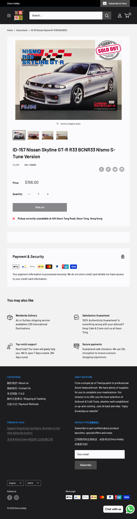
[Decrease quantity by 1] (29, 194)
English (12, 483)
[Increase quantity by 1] (48, 194)
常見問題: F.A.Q (15, 393)
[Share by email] (121, 169)
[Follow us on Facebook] (9, 497)
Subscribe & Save (118, 3)
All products (21, 30)
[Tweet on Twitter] (115, 169)
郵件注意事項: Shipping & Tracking (26, 398)
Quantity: (18, 194)
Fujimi (16, 165)
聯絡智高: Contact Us (19, 388)
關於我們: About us (18, 383)
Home (10, 30)
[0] (127, 15)
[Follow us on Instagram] (16, 497)
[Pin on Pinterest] (108, 169)
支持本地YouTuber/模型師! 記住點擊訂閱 (30, 439)
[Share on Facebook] (101, 169)
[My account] (119, 16)
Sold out (39, 207)
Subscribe (85, 464)
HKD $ (30, 483)
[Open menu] (9, 15)
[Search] (106, 15)
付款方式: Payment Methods (23, 404)
